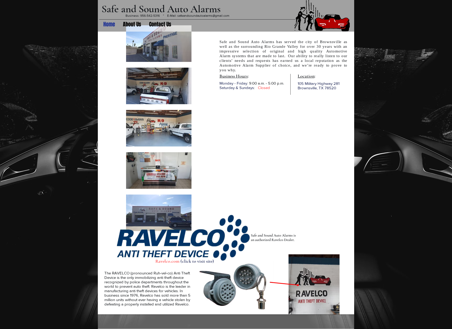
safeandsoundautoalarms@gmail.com (203, 15)
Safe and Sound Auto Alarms (161, 9)
